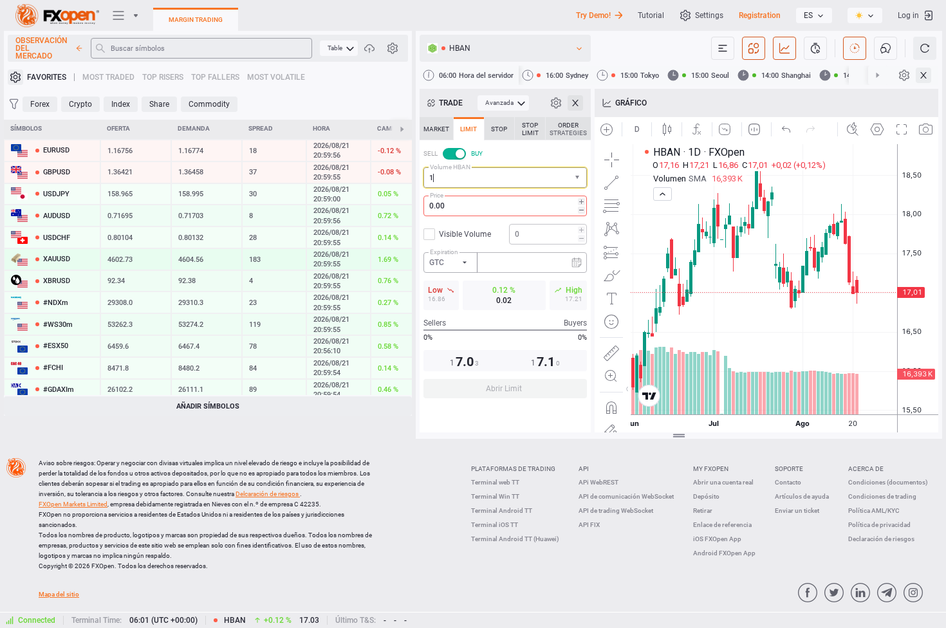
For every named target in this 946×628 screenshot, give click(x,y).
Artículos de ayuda (802, 496)
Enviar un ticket (797, 510)
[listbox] (814, 15)
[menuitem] (339, 48)
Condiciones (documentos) (888, 482)
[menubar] (339, 48)
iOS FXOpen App (717, 538)
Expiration (444, 251)
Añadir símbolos (207, 406)
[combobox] (505, 177)
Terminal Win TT (495, 496)
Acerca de (866, 468)
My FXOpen (710, 468)
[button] (578, 178)
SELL (430, 153)
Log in (908, 15)
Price (436, 195)
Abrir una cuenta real (723, 482)
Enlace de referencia (722, 524)
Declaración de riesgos (881, 538)
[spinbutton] (505, 206)
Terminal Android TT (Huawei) (515, 538)
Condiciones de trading (882, 496)
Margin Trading (196, 19)
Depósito (706, 496)
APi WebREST (598, 482)
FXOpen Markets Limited (73, 504)
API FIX (589, 524)
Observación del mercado (41, 48)
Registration (760, 15)
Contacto (788, 482)
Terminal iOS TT (494, 524)
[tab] (436, 128)
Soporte (789, 468)
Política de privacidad (879, 524)
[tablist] (505, 261)
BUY (477, 153)
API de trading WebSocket (616, 510)
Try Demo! (593, 15)
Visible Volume (465, 234)
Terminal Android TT (501, 510)
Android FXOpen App (724, 553)
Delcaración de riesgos (268, 493)
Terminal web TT (495, 482)
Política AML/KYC (874, 510)
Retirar (702, 510)
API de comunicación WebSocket (626, 496)
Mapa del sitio (59, 594)
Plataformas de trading (513, 468)
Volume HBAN (450, 167)
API (584, 468)
